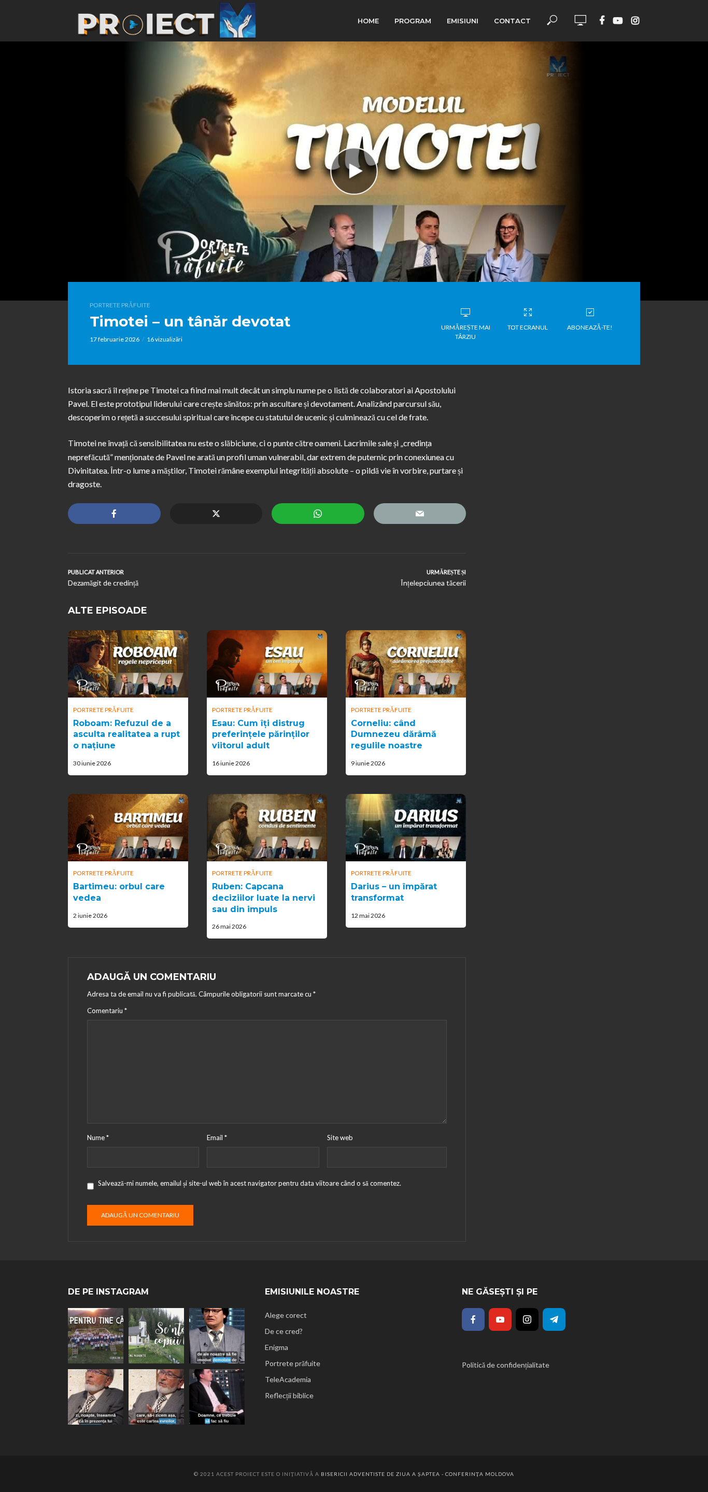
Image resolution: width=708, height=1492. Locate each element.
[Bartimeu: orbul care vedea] (128, 827)
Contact (512, 21)
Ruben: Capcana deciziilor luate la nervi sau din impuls (263, 898)
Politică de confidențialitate (505, 1364)
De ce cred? (284, 1331)
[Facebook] (473, 1319)
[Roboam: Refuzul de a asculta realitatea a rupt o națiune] (128, 664)
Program (412, 21)
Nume (98, 1137)
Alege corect (286, 1315)
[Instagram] (527, 1319)
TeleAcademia (288, 1379)
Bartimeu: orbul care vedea (119, 892)
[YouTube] (500, 1319)
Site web (340, 1137)
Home (368, 21)
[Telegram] (554, 1319)
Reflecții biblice (289, 1395)
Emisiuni (462, 21)
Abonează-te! (590, 327)
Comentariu (107, 1010)
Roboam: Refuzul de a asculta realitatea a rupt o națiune (126, 734)
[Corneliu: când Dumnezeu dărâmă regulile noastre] (406, 664)
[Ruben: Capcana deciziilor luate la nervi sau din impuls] (267, 827)
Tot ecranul (527, 327)
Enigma (276, 1347)
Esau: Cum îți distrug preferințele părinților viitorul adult (260, 734)
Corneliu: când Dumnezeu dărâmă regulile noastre (393, 734)
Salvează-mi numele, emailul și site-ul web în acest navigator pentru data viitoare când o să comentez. (249, 1183)
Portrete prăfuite (120, 305)
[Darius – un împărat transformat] (406, 827)
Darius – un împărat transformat (394, 892)
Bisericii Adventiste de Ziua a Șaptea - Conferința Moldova (417, 1474)
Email (217, 1137)
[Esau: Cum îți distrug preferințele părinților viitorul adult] (267, 664)
